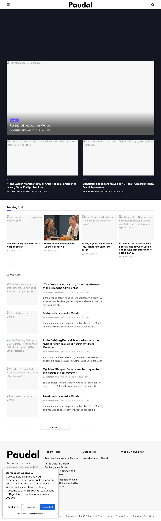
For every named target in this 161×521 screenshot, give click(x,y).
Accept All (47, 507)
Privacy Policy (122, 516)
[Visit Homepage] (80, 5)
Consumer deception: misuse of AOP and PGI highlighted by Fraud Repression (61, 483)
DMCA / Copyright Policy (91, 516)
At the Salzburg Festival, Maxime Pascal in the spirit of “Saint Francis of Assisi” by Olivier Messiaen (71, 344)
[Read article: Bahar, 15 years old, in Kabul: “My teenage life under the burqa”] (61, 227)
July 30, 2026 (43, 130)
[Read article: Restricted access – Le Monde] (80, 98)
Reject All (31, 507)
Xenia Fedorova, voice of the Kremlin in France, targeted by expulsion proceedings (135, 246)
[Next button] (14, 263)
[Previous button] (9, 263)
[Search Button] (152, 4)
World (14, 120)
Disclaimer (71, 516)
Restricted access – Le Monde (30, 125)
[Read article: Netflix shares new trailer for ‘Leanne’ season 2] (24, 227)
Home (109, 516)
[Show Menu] (8, 4)
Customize (13, 507)
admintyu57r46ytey (23, 130)
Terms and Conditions (143, 516)
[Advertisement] (80, 38)
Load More (55, 427)
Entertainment (91, 458)
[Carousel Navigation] (80, 263)
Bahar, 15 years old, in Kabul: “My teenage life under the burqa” (59, 246)
